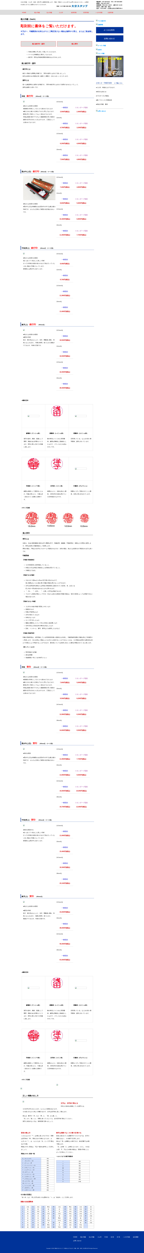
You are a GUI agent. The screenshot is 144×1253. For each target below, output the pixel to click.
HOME (75, 1237)
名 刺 (112, 1237)
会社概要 (135, 1237)
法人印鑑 (91, 1237)
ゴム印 (99, 1237)
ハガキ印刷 (126, 1237)
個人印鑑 (83, 1237)
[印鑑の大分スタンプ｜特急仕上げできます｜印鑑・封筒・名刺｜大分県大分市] (72, 6)
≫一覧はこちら (118, 83)
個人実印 (75, 44)
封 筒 (118, 1237)
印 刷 (106, 1237)
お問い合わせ (77, 1240)
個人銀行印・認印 (38, 44)
